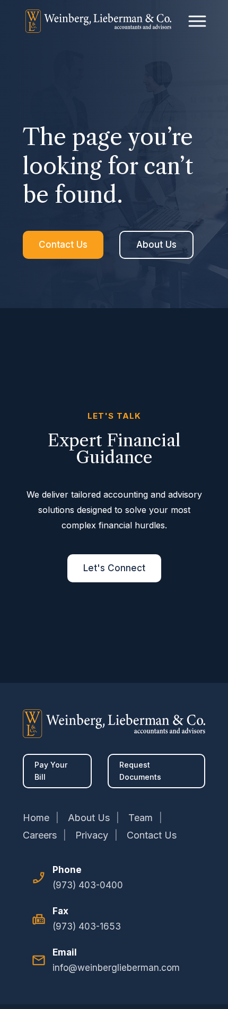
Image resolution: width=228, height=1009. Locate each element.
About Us (156, 244)
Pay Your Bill (50, 771)
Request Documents (140, 771)
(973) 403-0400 (87, 885)
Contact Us (63, 244)
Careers (40, 835)
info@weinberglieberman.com (116, 967)
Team (140, 817)
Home (36, 817)
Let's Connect (114, 568)
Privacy (91, 835)
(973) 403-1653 (86, 926)
